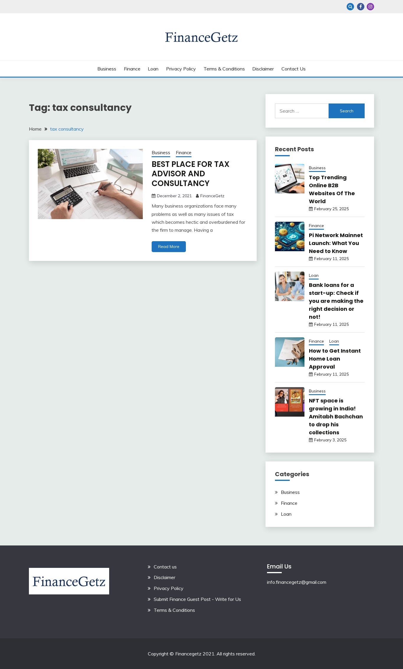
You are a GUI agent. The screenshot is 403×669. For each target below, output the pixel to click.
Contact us (293, 69)
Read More (168, 246)
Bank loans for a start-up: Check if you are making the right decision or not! (336, 300)
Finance (132, 69)
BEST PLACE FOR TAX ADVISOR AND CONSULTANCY (191, 174)
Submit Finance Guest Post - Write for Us (197, 599)
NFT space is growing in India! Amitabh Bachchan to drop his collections (336, 416)
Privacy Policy (181, 69)
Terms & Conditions (224, 69)
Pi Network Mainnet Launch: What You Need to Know (336, 243)
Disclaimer (263, 69)
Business (106, 69)
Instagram (370, 6)
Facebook (360, 6)
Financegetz (188, 654)
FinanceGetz (212, 195)
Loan (153, 69)
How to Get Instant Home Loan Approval (335, 358)
